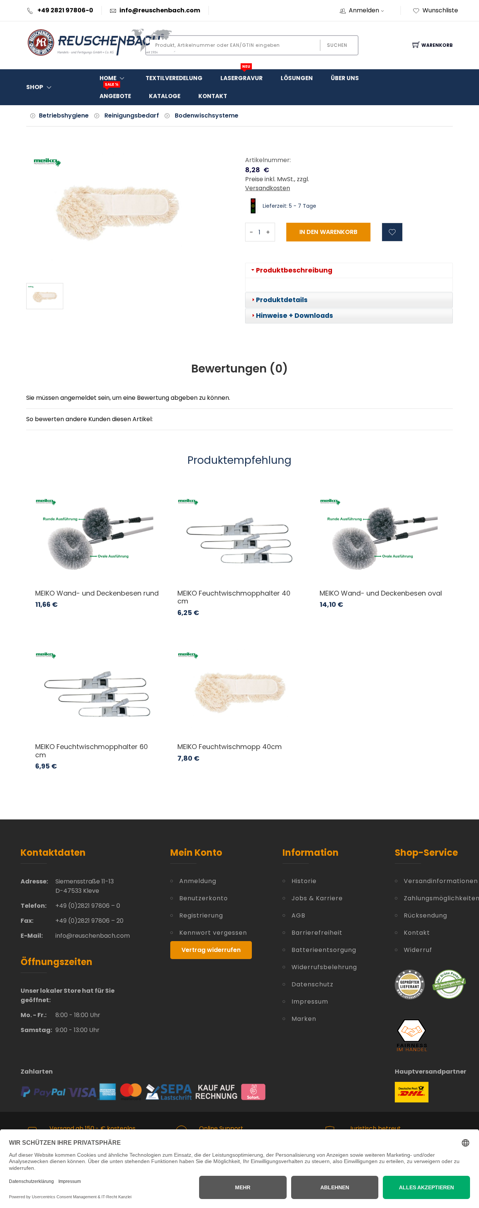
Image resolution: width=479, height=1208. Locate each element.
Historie (304, 881)
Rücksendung (425, 915)
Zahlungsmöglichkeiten (431, 898)
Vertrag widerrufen (211, 950)
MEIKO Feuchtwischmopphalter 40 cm (233, 597)
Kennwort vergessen (213, 932)
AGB (298, 915)
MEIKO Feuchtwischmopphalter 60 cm (91, 751)
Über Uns (345, 78)
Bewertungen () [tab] (239, 368)
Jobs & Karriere (317, 898)
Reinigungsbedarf (131, 115)
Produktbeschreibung (294, 270)
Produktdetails (282, 299)
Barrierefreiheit (317, 932)
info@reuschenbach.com (159, 10)
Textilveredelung (174, 78)
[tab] (349, 270)
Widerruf (418, 950)
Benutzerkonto (203, 898)
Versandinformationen (431, 881)
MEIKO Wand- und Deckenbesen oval (381, 593)
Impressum (310, 1001)
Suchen (337, 45)
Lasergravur (241, 75)
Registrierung (201, 915)
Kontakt (212, 96)
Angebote (115, 93)
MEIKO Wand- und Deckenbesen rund (97, 593)
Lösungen (297, 78)
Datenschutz (312, 984)
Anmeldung (197, 881)
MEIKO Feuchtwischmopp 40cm (229, 746)
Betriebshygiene (64, 115)
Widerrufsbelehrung (324, 967)
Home (108, 78)
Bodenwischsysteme (206, 115)
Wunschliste (440, 10)
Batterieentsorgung (324, 950)
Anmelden (364, 10)
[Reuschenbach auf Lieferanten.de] (410, 984)
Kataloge (164, 96)
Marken (304, 1018)
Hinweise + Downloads (294, 315)
